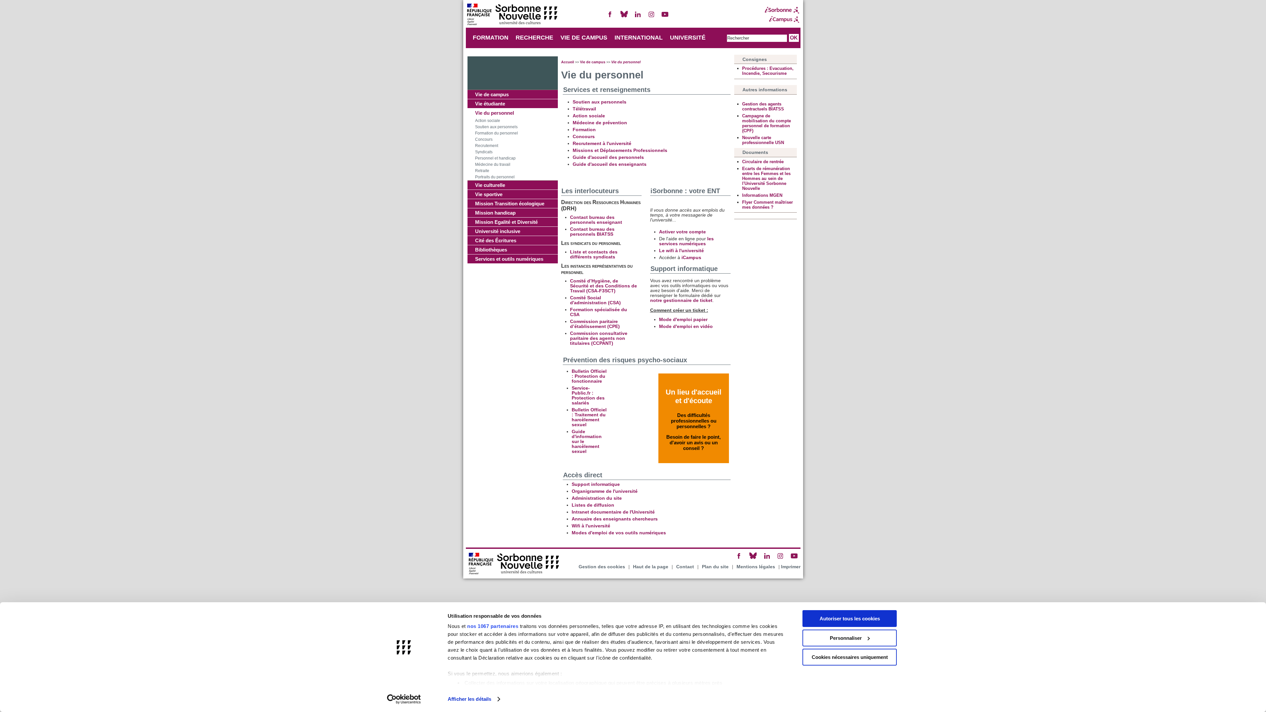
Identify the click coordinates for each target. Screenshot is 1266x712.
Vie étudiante (490, 103)
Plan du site (715, 566)
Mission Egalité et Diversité (506, 222)
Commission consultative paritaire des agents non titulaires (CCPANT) (598, 338)
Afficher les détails (469, 699)
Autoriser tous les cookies (850, 618)
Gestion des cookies (602, 566)
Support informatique (596, 484)
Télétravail (584, 108)
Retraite (482, 170)
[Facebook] (610, 17)
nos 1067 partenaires (492, 626)
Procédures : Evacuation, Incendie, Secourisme (768, 71)
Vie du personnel (494, 113)
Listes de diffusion (593, 505)
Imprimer (790, 566)
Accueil (567, 62)
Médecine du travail (492, 164)
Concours (484, 139)
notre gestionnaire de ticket (681, 300)
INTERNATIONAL (639, 37)
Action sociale (487, 120)
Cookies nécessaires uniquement (850, 657)
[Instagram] (651, 17)
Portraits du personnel (495, 177)
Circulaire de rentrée (763, 161)
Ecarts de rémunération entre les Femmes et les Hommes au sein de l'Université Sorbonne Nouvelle (766, 178)
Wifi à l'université (591, 525)
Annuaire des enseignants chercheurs (615, 519)
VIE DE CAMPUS (583, 37)
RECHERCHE (534, 37)
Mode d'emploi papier (683, 319)
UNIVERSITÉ (688, 37)
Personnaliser (846, 638)
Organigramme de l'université (605, 491)
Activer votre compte (682, 231)
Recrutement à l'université (602, 143)
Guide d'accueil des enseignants (610, 164)
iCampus (691, 257)
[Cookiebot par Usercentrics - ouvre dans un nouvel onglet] (404, 699)
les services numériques (686, 241)
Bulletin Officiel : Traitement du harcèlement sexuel (589, 417)
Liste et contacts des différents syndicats (594, 254)
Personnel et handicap (495, 158)
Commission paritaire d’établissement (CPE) (595, 324)
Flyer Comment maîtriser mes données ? (767, 205)
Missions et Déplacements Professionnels (620, 150)
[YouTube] (665, 17)
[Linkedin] (638, 17)
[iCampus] (782, 19)
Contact (685, 566)
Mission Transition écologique (509, 203)
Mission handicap (495, 213)
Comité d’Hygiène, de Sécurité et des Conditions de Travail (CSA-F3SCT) (603, 286)
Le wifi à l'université (681, 250)
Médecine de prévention (600, 122)
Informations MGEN (762, 195)
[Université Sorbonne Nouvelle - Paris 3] (512, 15)
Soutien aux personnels (496, 127)
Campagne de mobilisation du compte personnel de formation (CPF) (766, 123)
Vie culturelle (490, 185)
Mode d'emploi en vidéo (686, 326)
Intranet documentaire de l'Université (613, 512)
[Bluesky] (624, 17)
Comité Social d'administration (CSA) (595, 300)
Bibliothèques (491, 249)
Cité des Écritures (495, 240)
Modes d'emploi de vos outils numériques (619, 532)
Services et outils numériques (509, 259)
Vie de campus (492, 94)
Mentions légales (756, 566)
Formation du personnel (496, 133)
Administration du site (597, 498)
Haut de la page (650, 566)
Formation (584, 129)
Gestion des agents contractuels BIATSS (763, 106)
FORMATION (490, 37)
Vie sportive (488, 194)
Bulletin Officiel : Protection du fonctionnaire (589, 376)
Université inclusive (497, 231)
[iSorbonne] (782, 10)
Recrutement (486, 145)
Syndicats (484, 152)
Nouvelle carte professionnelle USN (763, 140)
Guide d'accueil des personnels (608, 157)
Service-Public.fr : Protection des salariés (588, 395)
